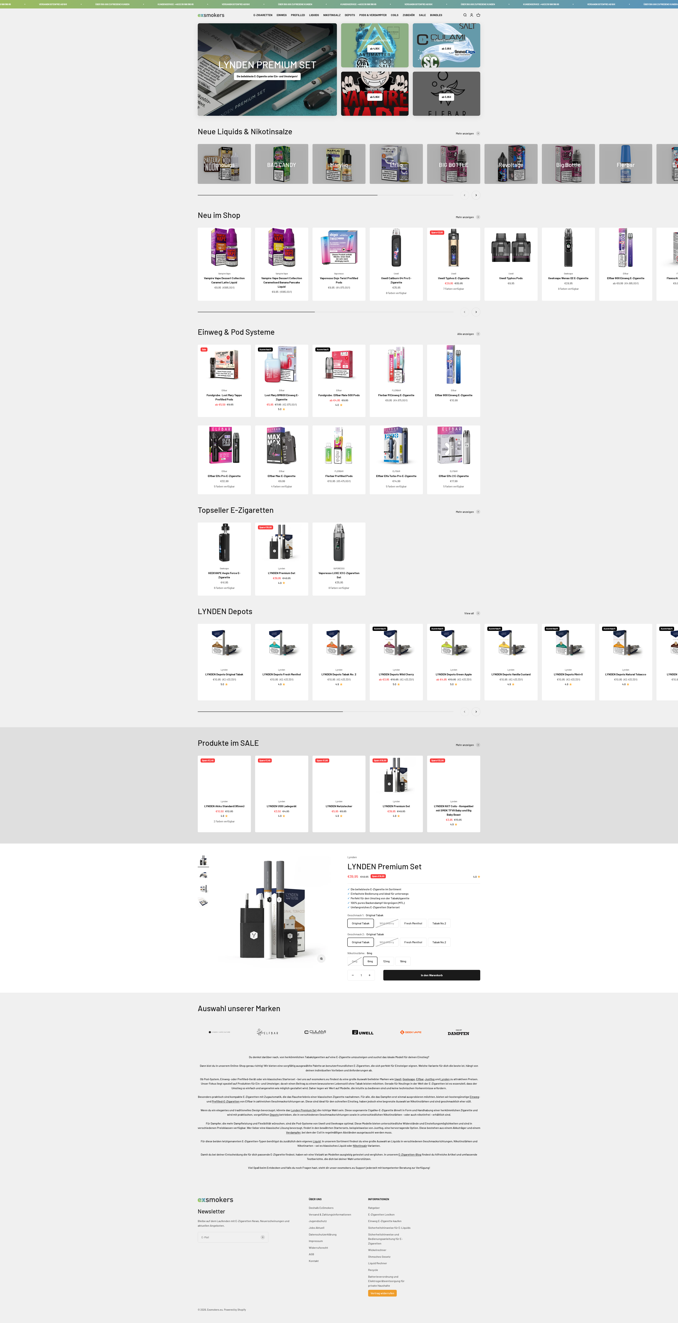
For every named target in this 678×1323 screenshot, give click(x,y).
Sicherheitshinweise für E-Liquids (389, 1227)
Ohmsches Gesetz (379, 1256)
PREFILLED (298, 15)
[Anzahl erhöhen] (369, 975)
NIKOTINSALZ (332, 15)
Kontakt (314, 1260)
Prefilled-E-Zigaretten (226, 1101)
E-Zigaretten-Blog (410, 1154)
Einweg (474, 1096)
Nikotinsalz (360, 1145)
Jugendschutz (318, 1221)
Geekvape (568, 273)
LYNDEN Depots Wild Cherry (396, 674)
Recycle (373, 1269)
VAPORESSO (338, 568)
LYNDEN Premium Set (281, 573)
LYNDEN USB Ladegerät (281, 806)
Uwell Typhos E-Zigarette (453, 278)
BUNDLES (436, 15)
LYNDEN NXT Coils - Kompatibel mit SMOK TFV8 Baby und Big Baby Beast (453, 810)
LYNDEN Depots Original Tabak (224, 674)
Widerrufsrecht (318, 1247)
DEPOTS (350, 15)
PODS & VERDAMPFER (373, 15)
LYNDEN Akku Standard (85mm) (224, 806)
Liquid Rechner (377, 1263)
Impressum (316, 1241)
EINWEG (282, 15)
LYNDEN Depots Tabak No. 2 (339, 674)
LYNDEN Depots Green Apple (454, 674)
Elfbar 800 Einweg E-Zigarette (625, 278)
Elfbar (625, 273)
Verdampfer (293, 1132)
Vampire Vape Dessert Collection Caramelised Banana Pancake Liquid (281, 282)
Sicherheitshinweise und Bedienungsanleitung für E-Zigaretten (385, 1239)
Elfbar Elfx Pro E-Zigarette (224, 476)
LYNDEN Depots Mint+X (568, 674)
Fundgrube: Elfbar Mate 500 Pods (339, 395)
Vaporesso (339, 273)
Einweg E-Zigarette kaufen (385, 1221)
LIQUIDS (314, 15)
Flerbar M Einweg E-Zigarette (396, 395)
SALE (422, 15)
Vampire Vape (224, 273)
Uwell (396, 273)
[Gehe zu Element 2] (203, 875)
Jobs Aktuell (316, 1227)
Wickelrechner (377, 1250)
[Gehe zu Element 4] (203, 903)
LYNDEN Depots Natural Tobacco (625, 674)
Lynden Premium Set (304, 1110)
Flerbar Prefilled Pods (339, 476)
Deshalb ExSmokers (321, 1207)
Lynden (281, 568)
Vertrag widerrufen (382, 1293)
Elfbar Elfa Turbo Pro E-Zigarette (396, 476)
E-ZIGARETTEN (263, 15)
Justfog (430, 1079)
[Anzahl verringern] (353, 975)
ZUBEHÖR (409, 15)
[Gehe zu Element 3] (203, 889)
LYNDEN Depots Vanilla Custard (511, 674)
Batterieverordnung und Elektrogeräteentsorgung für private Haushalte (386, 1281)
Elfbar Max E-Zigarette (282, 476)
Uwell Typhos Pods (511, 278)
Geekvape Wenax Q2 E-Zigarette (568, 278)
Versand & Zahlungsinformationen (330, 1214)
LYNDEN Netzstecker (339, 806)
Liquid (317, 1141)
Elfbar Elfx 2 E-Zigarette (454, 476)
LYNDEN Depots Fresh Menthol (282, 674)
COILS (395, 15)
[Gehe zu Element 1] (203, 861)
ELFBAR (396, 471)
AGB (311, 1254)
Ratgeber (374, 1207)
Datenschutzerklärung (323, 1234)
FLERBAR (396, 390)
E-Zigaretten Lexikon (381, 1214)
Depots (274, 1114)
